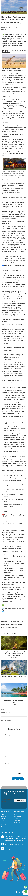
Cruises (3, 715)
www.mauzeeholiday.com (16, 612)
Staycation (4, 718)
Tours (2, 820)
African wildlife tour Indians (10, 620)
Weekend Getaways (6, 720)
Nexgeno (23, 886)
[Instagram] (19, 892)
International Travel (6, 712)
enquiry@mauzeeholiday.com (12, 849)
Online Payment (5, 824)
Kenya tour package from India (14, 626)
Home (2, 814)
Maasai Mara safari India (12, 627)
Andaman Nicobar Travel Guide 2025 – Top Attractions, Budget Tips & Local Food (14, 700)
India (2, 709)
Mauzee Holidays (8, 27)
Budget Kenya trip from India (16, 621)
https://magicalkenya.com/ (17, 324)
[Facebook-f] (16, 892)
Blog (4, 29)
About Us (3, 816)
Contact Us (4, 827)
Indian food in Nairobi (17, 623)
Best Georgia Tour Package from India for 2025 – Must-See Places (14, 677)
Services (3, 818)
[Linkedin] (22, 892)
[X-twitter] (13, 892)
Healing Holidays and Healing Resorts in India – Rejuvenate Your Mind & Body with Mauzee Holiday (14, 653)
